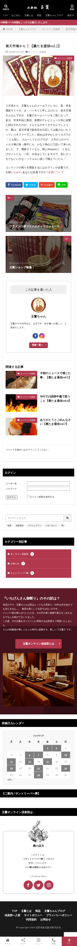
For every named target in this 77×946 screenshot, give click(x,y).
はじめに (16, 15)
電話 (54, 943)
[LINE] (62, 185)
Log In (17, 172)
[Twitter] (31, 185)
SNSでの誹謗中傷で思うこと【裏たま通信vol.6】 (55, 398)
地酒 (9, 525)
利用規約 (31, 919)
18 (11, 768)
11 (11, 761)
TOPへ (69, 943)
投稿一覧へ (37, 344)
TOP (5, 15)
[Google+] (47, 185)
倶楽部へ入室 (12, 915)
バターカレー (51, 525)
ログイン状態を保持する (42, 496)
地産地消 (19, 525)
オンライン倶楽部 (51, 29)
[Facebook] (14, 185)
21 (38, 768)
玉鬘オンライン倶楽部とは (38, 643)
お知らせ (17, 563)
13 (29, 761)
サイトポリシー (33, 915)
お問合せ (45, 919)
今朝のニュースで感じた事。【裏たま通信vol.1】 (55, 375)
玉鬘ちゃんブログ (54, 15)
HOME (9, 29)
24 (65, 768)
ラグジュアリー (34, 525)
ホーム (7, 943)
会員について (56, 172)
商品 (39, 15)
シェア (23, 943)
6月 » (10, 779)
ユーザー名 (11, 483)
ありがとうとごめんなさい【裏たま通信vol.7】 (55, 422)
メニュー (38, 943)
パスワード (11, 488)
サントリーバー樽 (21, 573)
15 (47, 761)
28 (38, 775)
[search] (67, 518)
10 (65, 754)
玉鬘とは (28, 15)
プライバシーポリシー (59, 915)
